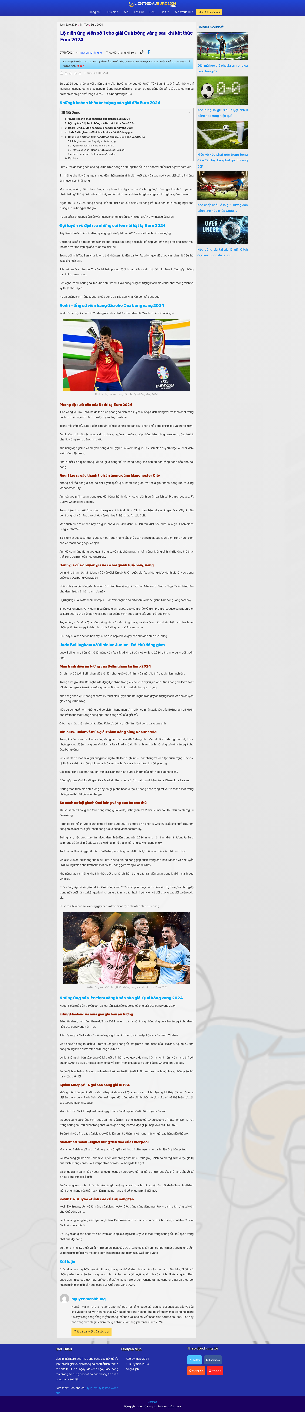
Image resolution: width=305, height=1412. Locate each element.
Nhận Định (132, 1369)
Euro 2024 (97, 24)
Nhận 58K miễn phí (209, 12)
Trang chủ (94, 12)
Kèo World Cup (184, 12)
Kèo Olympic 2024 (137, 1358)
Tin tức (164, 12)
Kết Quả (139, 12)
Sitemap (152, 1401)
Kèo (126, 12)
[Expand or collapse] (190, 112)
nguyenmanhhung (90, 52)
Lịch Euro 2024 (69, 24)
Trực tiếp (112, 12)
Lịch (152, 12)
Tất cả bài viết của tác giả (91, 1331)
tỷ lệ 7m (92, 1388)
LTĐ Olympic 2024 (137, 1364)
